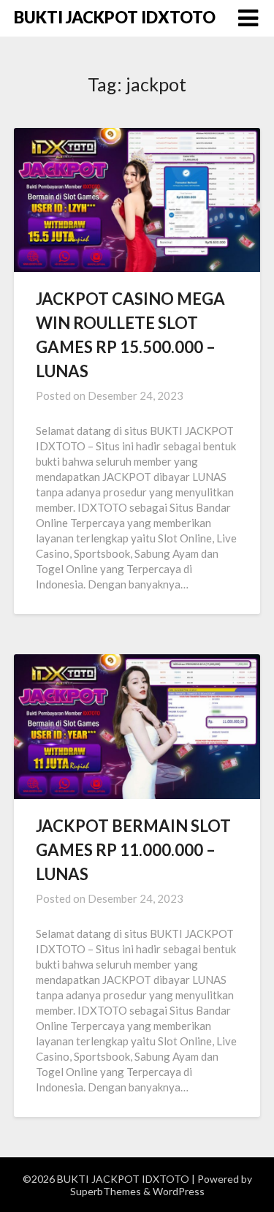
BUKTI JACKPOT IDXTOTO (115, 17)
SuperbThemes (105, 1191)
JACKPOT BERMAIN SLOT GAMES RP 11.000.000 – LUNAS (133, 850)
